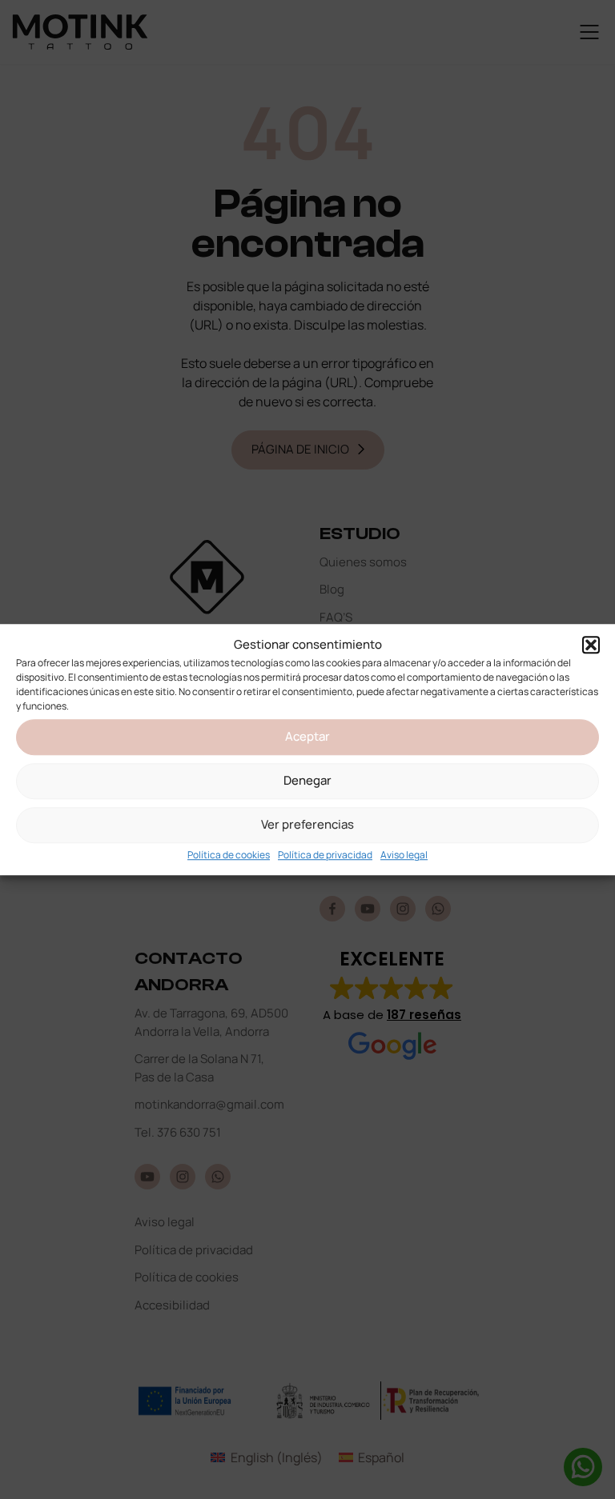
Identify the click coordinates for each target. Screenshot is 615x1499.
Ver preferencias (307, 824)
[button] (591, 646)
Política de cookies (228, 854)
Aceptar (307, 736)
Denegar (307, 780)
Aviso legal (404, 854)
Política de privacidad (325, 854)
